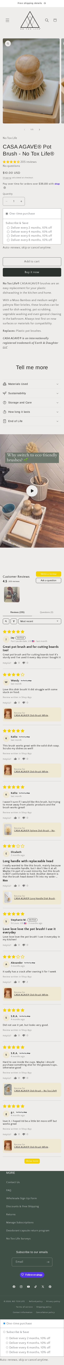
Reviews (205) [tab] (17, 612)
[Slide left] (24, 129)
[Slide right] (39, 129)
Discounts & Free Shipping (22, 1206)
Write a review (48, 574)
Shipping (7, 178)
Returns (11, 1214)
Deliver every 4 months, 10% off (29, 1343)
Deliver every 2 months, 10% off (29, 1338)
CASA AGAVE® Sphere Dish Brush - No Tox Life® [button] (34, 830)
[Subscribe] (48, 1262)
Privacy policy (53, 1301)
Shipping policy (44, 1307)
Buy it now (32, 272)
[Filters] (14, 621)
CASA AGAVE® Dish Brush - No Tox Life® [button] (35, 1091)
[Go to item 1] (12, 594)
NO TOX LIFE (18, 1301)
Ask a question (48, 580)
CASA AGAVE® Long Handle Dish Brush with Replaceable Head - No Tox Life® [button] (34, 898)
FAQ (8, 1190)
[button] (7, 20)
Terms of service (24, 1307)
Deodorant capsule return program (28, 1230)
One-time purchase (19, 1323)
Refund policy (36, 1301)
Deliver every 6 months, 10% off (29, 1347)
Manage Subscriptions (20, 1222)
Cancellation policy (45, 1312)
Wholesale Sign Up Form (21, 1198)
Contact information (22, 1312)
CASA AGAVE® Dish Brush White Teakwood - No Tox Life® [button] (31, 715)
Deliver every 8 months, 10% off (29, 1352)
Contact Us (13, 1182)
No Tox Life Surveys (18, 1238)
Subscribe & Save (17, 1332)
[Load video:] (32, 491)
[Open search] (6, 621)
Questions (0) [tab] (46, 612)
